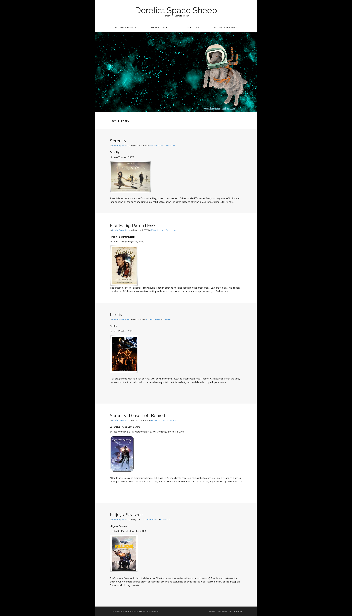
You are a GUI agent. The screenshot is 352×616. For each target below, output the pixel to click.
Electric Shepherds (224, 27)
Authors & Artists (125, 27)
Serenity (118, 140)
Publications (158, 27)
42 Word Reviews (156, 145)
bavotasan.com (235, 611)
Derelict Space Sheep (176, 10)
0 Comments (170, 145)
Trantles (192, 27)
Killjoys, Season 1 (127, 514)
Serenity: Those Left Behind (137, 415)
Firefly (116, 314)
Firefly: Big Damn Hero (132, 225)
